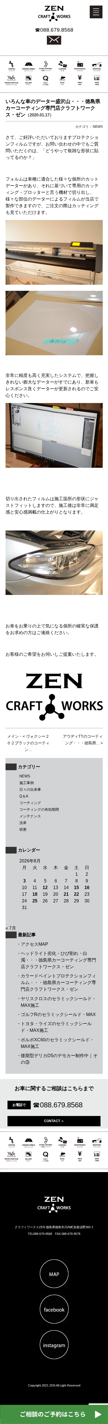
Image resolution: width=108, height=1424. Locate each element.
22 (76, 894)
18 (34, 894)
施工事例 (26, 783)
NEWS (24, 776)
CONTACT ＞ (54, 1121)
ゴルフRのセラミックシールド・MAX (58, 1014)
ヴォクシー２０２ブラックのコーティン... (28, 743)
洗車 (23, 823)
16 (86, 887)
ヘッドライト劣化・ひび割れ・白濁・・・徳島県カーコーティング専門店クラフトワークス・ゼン (58, 960)
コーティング (30, 803)
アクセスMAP (34, 944)
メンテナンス (30, 816)
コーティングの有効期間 (39, 809)
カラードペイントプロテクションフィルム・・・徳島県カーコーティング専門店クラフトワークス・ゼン (58, 982)
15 (76, 887)
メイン (13, 736)
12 (45, 887)
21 (66, 894)
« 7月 (11, 928)
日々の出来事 (30, 789)
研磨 (23, 829)
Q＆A (23, 796)
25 (34, 901)
